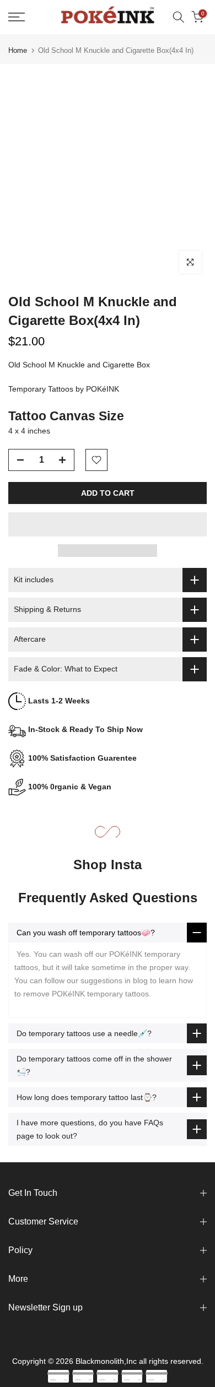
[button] (107, 524)
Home (17, 50)
